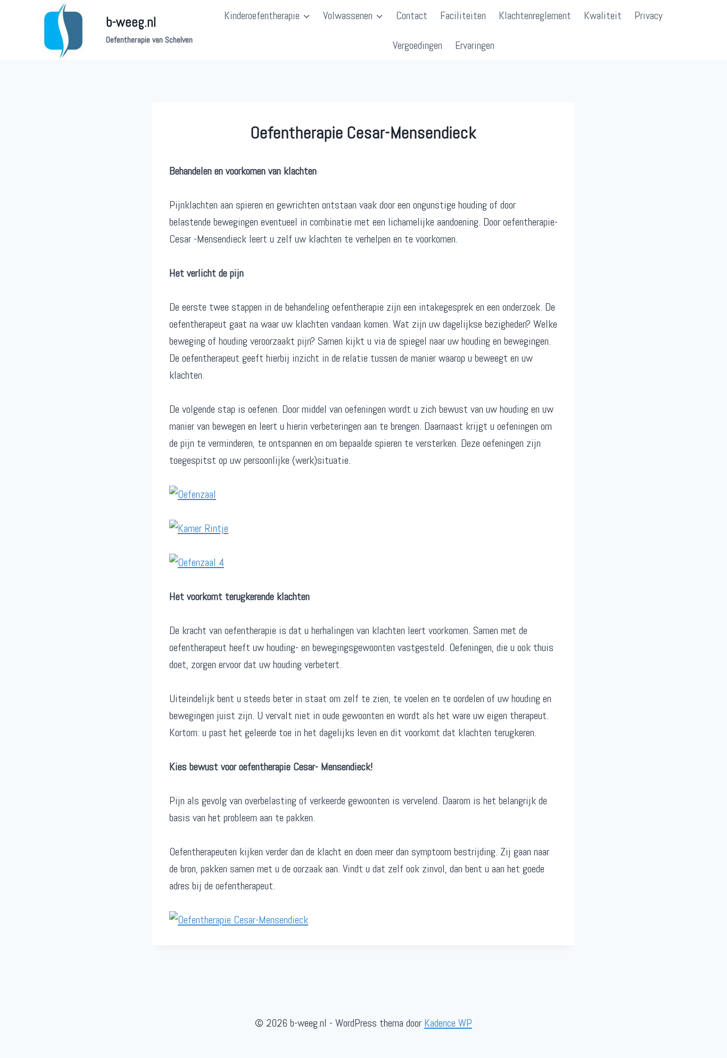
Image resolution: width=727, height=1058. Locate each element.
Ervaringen (474, 45)
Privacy (648, 15)
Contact (411, 15)
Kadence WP (448, 1023)
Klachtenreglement (535, 15)
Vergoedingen (417, 45)
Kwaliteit (603, 15)
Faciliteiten (463, 15)
